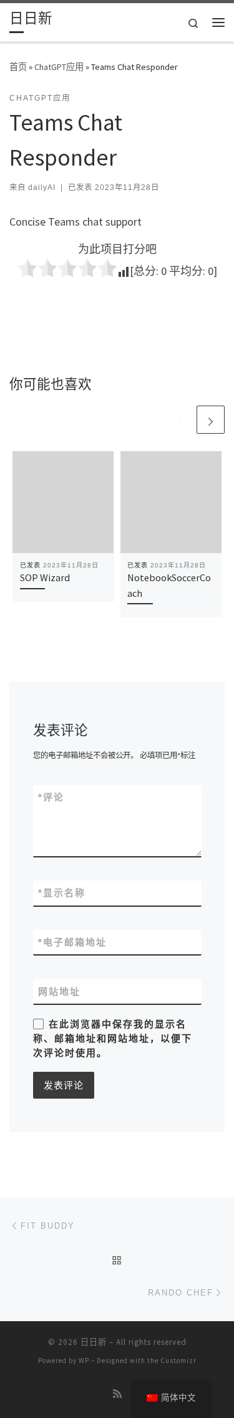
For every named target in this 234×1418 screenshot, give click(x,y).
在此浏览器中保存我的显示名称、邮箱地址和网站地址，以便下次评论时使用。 (112, 1039)
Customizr (178, 1360)
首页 (18, 66)
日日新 (93, 1342)
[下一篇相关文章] (211, 420)
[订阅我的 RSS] (117, 1394)
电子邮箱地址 (72, 942)
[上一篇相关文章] (181, 420)
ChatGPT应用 (59, 66)
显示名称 (61, 892)
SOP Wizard (45, 577)
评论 (51, 797)
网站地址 (59, 991)
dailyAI (42, 187)
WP (84, 1360)
